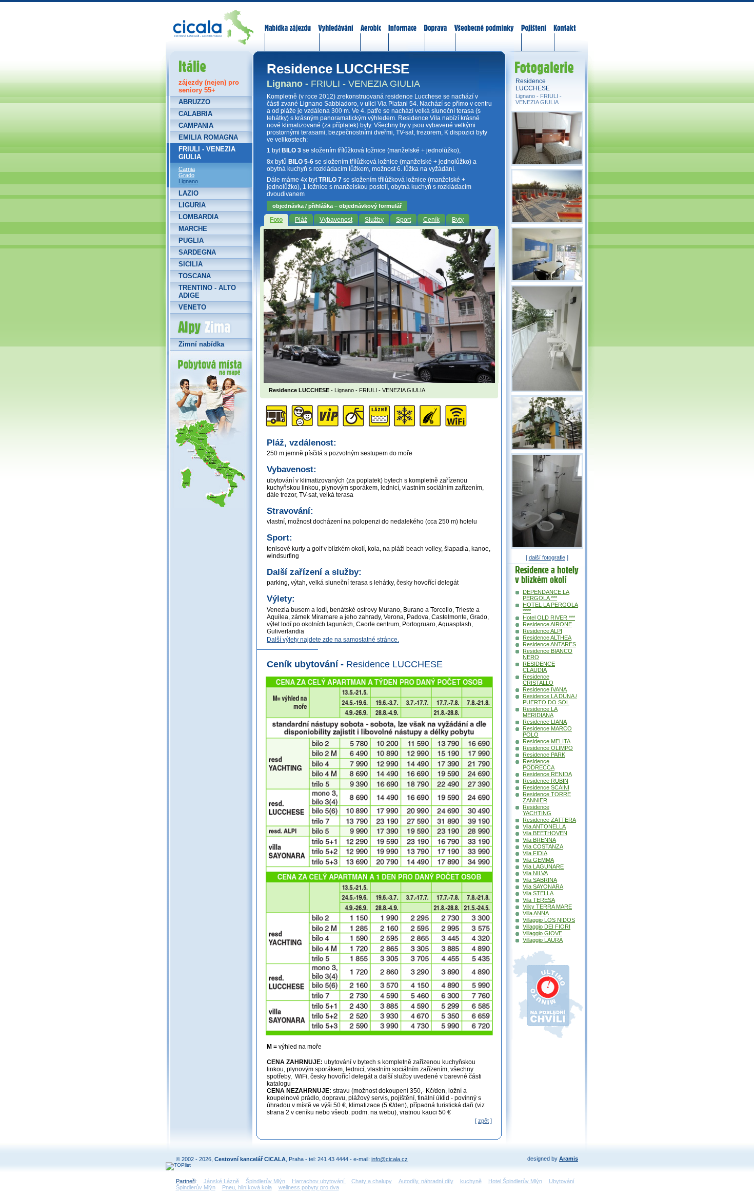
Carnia (186, 169)
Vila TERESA (539, 900)
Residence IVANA (545, 689)
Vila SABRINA (540, 880)
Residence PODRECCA (538, 764)
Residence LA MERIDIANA (540, 712)
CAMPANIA (195, 125)
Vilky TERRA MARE (547, 906)
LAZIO (188, 193)
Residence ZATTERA (549, 820)
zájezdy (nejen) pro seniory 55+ (208, 86)
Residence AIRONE (547, 624)
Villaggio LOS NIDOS (549, 920)
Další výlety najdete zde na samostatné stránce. (333, 639)
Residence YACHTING (537, 810)
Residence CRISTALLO (538, 679)
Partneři (185, 1181)
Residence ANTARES (549, 644)
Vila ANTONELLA (544, 826)
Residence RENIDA (547, 774)
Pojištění (534, 21)
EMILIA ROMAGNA (208, 137)
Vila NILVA (535, 873)
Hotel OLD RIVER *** (549, 617)
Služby (374, 219)
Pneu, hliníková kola (247, 1187)
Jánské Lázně (221, 1181)
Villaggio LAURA (543, 940)
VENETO (192, 307)
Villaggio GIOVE (542, 933)
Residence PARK (544, 754)
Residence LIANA (545, 722)
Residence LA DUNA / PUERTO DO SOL (550, 699)
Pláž (301, 219)
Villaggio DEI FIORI (546, 926)
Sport (403, 219)
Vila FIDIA (535, 853)
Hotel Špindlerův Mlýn (515, 1181)
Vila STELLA (538, 893)
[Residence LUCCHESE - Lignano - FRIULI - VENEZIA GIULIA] (379, 380)
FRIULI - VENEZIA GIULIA (206, 153)
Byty (458, 219)
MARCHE (192, 229)
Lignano (188, 181)
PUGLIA (191, 240)
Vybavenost (336, 219)
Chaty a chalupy (371, 1181)
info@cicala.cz (389, 1159)
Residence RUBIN (545, 781)
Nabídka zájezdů (288, 21)
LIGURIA (192, 205)
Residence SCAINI (546, 787)
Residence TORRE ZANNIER (547, 797)
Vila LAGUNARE (543, 866)
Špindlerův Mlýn (265, 1181)
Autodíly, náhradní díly (426, 1181)
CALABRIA (195, 114)
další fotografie (547, 557)
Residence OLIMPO (548, 748)
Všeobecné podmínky (483, 21)
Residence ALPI (542, 631)
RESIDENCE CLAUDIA (539, 667)
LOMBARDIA (198, 217)
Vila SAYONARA (543, 886)
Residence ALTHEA (547, 637)
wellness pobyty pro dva (309, 1187)
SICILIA (190, 264)
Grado (186, 175)
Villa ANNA (536, 913)
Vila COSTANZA (543, 846)
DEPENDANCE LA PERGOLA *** (546, 595)
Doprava (435, 21)
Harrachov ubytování (319, 1181)
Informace (402, 21)
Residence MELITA (546, 741)
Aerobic (371, 21)
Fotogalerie (543, 57)
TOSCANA (194, 276)
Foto (276, 219)
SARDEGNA (197, 252)
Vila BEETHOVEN (545, 833)
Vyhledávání (336, 21)
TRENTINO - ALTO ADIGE (207, 291)
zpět (483, 1120)
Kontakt (564, 21)
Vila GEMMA (538, 860)
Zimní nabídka (201, 344)
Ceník (431, 219)
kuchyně (471, 1181)
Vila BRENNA (539, 840)
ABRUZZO (194, 102)
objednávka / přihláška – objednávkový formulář (337, 206)
